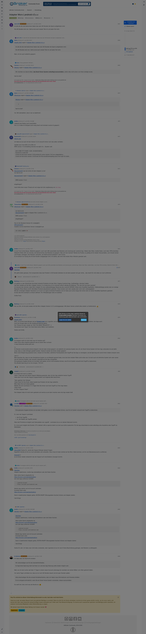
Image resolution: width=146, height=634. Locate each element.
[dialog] (73, 317)
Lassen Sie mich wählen (65, 319)
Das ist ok (83, 319)
